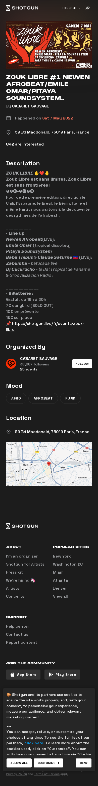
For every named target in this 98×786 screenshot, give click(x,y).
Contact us (17, 634)
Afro (16, 398)
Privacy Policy (16, 774)
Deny (83, 763)
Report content (21, 642)
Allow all (19, 763)
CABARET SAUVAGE (30, 106)
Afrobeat (43, 398)
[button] (82, 363)
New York (62, 556)
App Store (26, 674)
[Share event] (87, 8)
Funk (70, 398)
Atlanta (60, 580)
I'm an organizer (22, 556)
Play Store (66, 674)
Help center (17, 626)
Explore (70, 8)
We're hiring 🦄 (20, 580)
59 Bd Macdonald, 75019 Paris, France (52, 431)
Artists (12, 588)
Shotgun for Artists (25, 564)
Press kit (14, 572)
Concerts (15, 596)
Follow (82, 364)
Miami (59, 572)
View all (60, 596)
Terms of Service (47, 774)
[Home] (22, 8)
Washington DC (68, 564)
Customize (46, 763)
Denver (60, 588)
